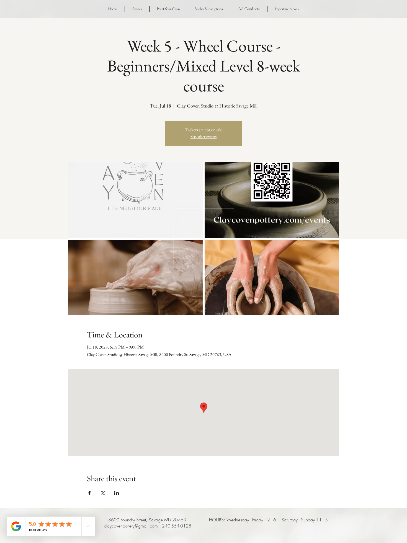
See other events (203, 136)
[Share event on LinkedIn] (116, 493)
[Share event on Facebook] (89, 493)
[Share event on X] (103, 493)
